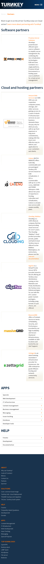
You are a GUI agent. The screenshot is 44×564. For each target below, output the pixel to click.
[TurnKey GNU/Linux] (12, 7)
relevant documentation (34, 257)
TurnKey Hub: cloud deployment (11, 494)
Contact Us (4, 478)
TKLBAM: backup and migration (11, 497)
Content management (10, 406)
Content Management (8, 523)
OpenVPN (4, 545)
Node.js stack (5, 547)
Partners (3, 481)
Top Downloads (8, 541)
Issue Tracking (5, 531)
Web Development (7, 529)
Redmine (4, 558)
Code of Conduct (6, 473)
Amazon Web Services (33, 97)
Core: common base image (10, 492)
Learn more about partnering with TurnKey (24, 24)
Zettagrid (32, 353)
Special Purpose (6, 536)
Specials (6, 395)
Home (3, 14)
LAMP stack (4, 550)
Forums (5, 438)
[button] (38, 5)
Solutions (5, 488)
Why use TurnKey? (7, 470)
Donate (3, 515)
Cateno (31, 158)
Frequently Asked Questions (10, 510)
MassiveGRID (33, 315)
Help (5, 430)
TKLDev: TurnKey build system (10, 499)
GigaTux (31, 266)
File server (4, 555)
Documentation (8, 445)
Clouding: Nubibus (35, 216)
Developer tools (8, 424)
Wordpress (4, 552)
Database (6, 420)
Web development (9, 398)
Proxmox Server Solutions (34, 39)
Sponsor (4, 484)
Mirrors (3, 476)
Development (7, 441)
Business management (11, 409)
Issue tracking (8, 416)
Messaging (6, 413)
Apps (5, 388)
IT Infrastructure (9, 402)
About (4, 467)
